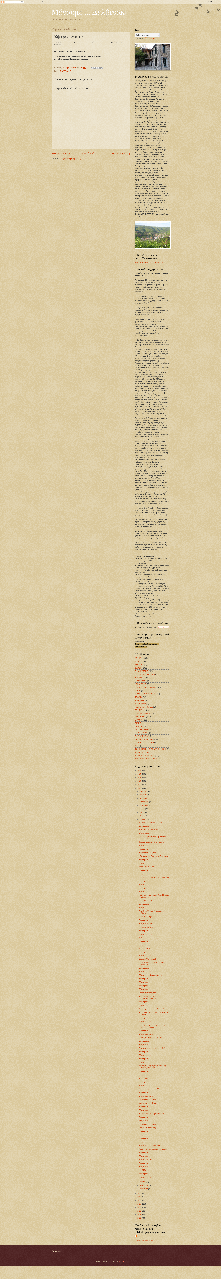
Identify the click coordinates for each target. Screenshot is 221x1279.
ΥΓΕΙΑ (137, 746)
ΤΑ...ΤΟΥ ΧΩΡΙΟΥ (142, 736)
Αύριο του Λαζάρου (146, 917)
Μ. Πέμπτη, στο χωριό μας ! (149, 829)
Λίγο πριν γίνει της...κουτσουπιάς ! (152, 1048)
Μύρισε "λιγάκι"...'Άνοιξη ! (148, 1103)
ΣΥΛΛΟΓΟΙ (139, 720)
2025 (139, 774)
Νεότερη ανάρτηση (61, 153)
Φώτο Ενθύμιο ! (145, 948)
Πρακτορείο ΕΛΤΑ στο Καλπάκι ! (151, 1038)
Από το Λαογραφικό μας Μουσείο (151, 1089)
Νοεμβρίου (143, 795)
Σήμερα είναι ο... (145, 1005)
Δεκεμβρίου (143, 791)
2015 (139, 1211)
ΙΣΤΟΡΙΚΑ (139, 697)
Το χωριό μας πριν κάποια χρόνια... (152, 842)
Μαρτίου (142, 1182)
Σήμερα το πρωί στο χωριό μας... (151, 975)
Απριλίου (143, 819)
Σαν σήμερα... (144, 826)
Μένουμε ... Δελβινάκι (89, 12)
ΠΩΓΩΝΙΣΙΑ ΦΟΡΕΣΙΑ (143, 713)
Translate (152, 38)
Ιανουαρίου (143, 1189)
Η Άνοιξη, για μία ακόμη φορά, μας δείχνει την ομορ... (152, 1026)
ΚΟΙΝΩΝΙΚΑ (139, 700)
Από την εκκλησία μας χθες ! (149, 1128)
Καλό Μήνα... (144, 1170)
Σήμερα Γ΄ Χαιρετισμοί (147, 1159)
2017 (139, 1204)
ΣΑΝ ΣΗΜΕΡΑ (140, 717)
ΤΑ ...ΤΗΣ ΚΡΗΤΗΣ (142, 730)
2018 (139, 1200)
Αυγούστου (143, 805)
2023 (139, 781)
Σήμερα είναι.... (144, 833)
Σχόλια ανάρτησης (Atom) (71, 159)
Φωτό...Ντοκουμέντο (146, 1078)
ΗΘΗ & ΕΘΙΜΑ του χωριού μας (146, 687)
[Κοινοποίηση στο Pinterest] (102, 68)
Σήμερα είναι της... (146, 945)
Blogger (121, 1261)
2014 (139, 1215)
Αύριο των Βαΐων (145, 900)
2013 (139, 1218)
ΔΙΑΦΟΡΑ (138, 668)
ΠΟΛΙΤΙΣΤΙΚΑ (140, 710)
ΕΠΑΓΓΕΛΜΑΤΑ (141, 681)
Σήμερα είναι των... (146, 924)
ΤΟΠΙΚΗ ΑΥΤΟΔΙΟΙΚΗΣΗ (144, 743)
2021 (139, 788)
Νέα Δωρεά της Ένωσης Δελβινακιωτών (154, 856)
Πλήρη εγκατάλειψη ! (146, 927)
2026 (139, 770)
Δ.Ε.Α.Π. (138, 661)
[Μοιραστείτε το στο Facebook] (99, 68)
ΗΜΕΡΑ (138, 691)
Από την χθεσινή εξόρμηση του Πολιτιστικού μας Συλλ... (150, 997)
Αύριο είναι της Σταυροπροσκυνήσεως (153, 1149)
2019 (139, 1197)
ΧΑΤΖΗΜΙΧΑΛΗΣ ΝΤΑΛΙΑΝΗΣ (146, 759)
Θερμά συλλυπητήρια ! (147, 853)
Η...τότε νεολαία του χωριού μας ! (151, 1114)
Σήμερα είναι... (144, 845)
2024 (139, 778)
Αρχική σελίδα (89, 153)
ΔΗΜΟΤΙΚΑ (139, 665)
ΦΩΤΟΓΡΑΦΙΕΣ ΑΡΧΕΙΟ (144, 752)
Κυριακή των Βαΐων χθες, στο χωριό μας (154, 877)
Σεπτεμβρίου (144, 802)
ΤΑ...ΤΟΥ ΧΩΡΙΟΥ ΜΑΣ (144, 739)
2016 (139, 1207)
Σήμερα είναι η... (145, 891)
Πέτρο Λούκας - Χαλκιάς (144, 707)
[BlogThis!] (94, 68)
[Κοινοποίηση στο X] (97, 68)
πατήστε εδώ (163, 627)
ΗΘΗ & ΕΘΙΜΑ (140, 684)
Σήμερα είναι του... (146, 955)
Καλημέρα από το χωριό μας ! (150, 938)
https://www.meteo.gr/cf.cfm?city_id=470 (150, 262)
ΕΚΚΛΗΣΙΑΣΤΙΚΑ (141, 671)
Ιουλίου (142, 809)
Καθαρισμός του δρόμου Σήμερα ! (151, 1009)
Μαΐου (142, 816)
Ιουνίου (142, 812)
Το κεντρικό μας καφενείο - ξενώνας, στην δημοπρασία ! (152, 1067)
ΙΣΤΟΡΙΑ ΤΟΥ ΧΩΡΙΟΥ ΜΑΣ (145, 694)
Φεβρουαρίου (144, 1185)
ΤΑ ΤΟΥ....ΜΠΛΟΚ (142, 733)
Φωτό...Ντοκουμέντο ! (147, 867)
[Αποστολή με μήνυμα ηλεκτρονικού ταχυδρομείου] (92, 68)
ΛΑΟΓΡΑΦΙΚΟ (140, 704)
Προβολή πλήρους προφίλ (144, 1240)
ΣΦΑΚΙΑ (138, 723)
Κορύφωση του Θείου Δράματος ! (151, 822)
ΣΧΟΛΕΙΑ (138, 726)
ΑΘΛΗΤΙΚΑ (139, 658)
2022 (139, 785)
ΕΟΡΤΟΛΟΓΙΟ (65, 71)
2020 (139, 1193)
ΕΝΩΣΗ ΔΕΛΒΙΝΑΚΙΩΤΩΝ (145, 674)
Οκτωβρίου (143, 798)
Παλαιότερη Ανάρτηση (118, 153)
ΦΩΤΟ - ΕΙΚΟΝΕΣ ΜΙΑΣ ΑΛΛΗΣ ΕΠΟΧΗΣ (151, 749)
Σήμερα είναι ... (144, 1062)
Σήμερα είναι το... (145, 908)
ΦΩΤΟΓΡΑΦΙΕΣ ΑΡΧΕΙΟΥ (145, 756)
